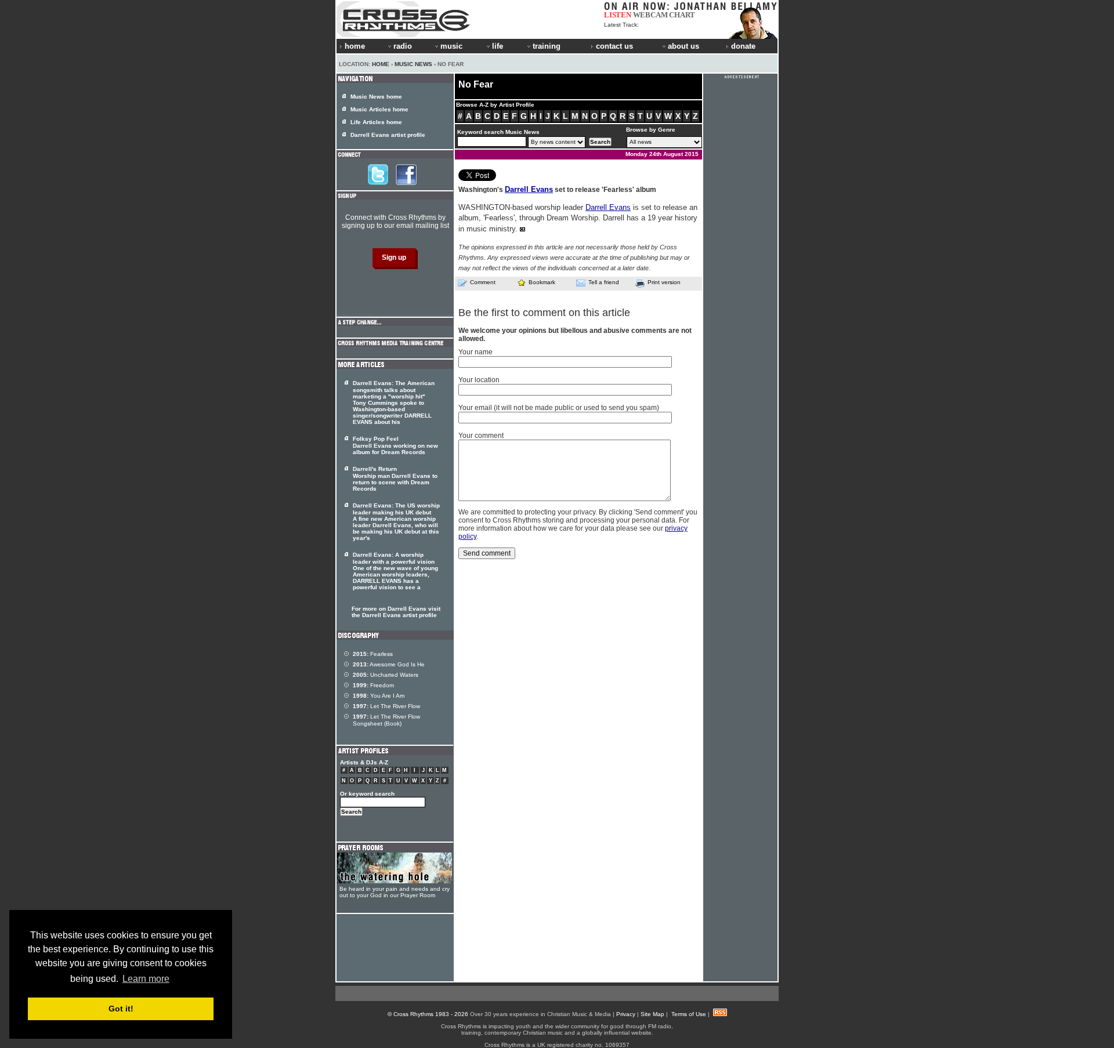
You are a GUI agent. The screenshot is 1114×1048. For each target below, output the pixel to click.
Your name (475, 352)
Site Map (652, 1014)
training (546, 46)
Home (380, 64)
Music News (413, 64)
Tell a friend (603, 282)
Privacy (625, 1014)
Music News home (376, 96)
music (451, 46)
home (355, 46)
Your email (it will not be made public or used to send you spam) (558, 408)
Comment (482, 282)
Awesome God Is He (389, 664)
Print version (664, 282)
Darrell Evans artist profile (387, 135)
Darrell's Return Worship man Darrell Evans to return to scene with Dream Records (395, 479)
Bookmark (542, 282)
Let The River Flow (386, 706)
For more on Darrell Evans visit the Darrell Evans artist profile (396, 611)
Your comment (481, 435)
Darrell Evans (529, 189)
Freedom (373, 685)
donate (743, 46)
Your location (479, 380)
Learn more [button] (145, 979)
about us (683, 46)
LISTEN (617, 14)
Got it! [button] (120, 1008)
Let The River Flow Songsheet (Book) (386, 720)
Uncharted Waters (385, 675)
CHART (682, 14)
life (497, 46)
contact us (614, 46)
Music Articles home (379, 109)
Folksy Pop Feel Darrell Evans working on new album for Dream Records (395, 445)
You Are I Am (378, 695)
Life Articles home (376, 122)
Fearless (373, 654)
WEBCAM (650, 14)
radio (402, 46)
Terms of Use (688, 1014)
